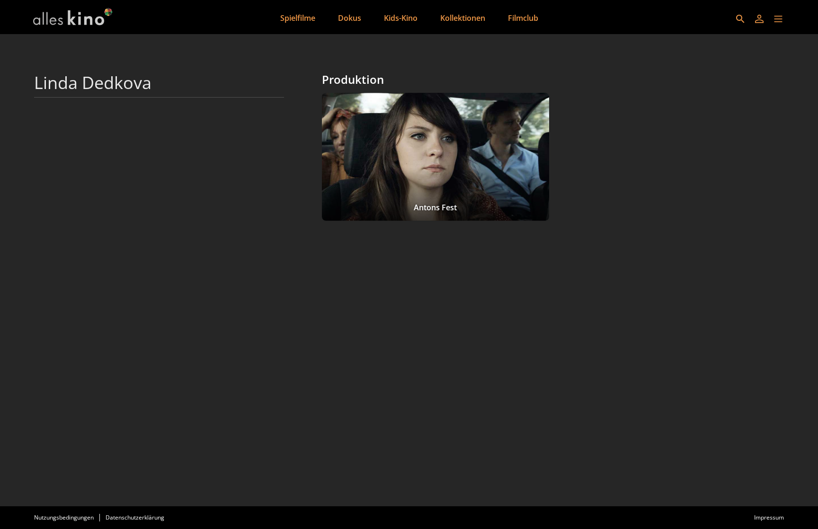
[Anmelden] (759, 18)
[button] (778, 18)
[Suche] (740, 18)
